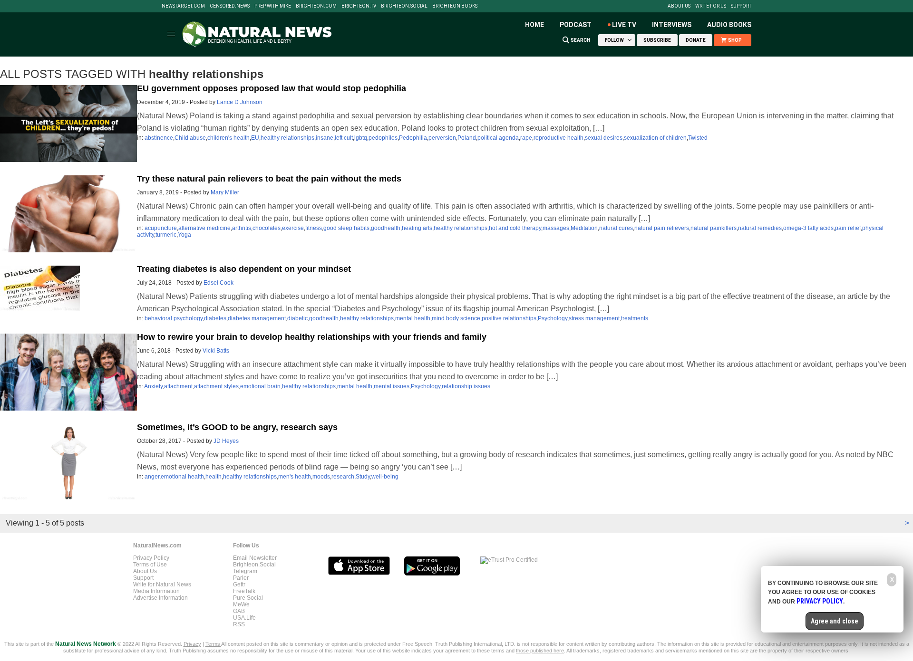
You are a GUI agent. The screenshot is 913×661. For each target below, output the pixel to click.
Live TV (624, 25)
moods (321, 476)
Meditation (584, 228)
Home (534, 25)
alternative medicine (204, 228)
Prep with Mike (272, 6)
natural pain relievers (661, 228)
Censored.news (230, 6)
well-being (384, 476)
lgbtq (360, 137)
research (342, 476)
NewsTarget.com (183, 6)
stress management (594, 318)
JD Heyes (226, 441)
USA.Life (244, 617)
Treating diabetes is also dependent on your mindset (244, 269)
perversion (442, 137)
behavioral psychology (174, 318)
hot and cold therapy (515, 228)
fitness (313, 228)
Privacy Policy (151, 558)
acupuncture (161, 228)
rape (526, 137)
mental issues (391, 386)
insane (324, 137)
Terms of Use (150, 564)
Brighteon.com (316, 6)
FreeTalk (244, 591)
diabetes (215, 318)
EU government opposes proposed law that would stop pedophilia (271, 88)
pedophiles (383, 137)
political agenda (498, 137)
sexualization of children (655, 137)
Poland (466, 137)
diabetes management (257, 318)
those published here (540, 650)
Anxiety (153, 386)
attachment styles (216, 386)
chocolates (267, 228)
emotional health (182, 476)
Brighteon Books (454, 6)
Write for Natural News (162, 584)
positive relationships (509, 318)
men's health (294, 476)
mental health (412, 318)
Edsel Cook (218, 282)
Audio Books (729, 25)
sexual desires (603, 137)
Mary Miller (225, 192)
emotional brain (260, 386)
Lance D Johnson (239, 102)
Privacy (192, 644)
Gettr (239, 584)
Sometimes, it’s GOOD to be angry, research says (237, 427)
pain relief (848, 228)
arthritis (241, 228)
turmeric (165, 234)
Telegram (245, 571)
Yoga (184, 234)
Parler (241, 578)
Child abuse (190, 137)
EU (255, 137)
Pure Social (248, 597)
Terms (213, 644)
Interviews (671, 25)
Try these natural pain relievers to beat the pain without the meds (269, 178)
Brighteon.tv (358, 6)
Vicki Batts (216, 350)
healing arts (417, 228)
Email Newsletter (255, 558)
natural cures (616, 228)
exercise (293, 228)
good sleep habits (346, 228)
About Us (679, 6)
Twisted (698, 137)
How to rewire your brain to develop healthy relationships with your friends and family (311, 337)
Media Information (156, 591)
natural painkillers (713, 228)
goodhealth (385, 228)
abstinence (159, 137)
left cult (344, 137)
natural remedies (760, 228)
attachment (178, 386)
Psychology (552, 318)
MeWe (241, 604)
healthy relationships (287, 137)
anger (152, 476)
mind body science (456, 318)
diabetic (297, 318)
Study (363, 476)
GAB (239, 611)
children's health (228, 137)
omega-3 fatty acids (808, 228)
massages (556, 228)
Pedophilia (413, 137)
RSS (239, 624)
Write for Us (710, 6)
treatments (634, 318)
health (213, 476)
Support (741, 6)
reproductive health (558, 137)
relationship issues (466, 386)
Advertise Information (160, 597)
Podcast (576, 25)
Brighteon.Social (404, 6)
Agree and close (834, 621)
